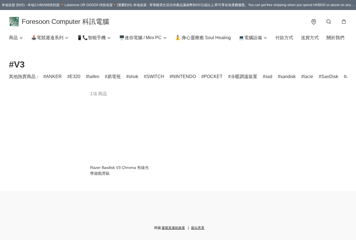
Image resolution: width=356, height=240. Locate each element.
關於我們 (335, 37)
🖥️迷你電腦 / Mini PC (140, 37)
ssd (268, 76)
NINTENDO (184, 76)
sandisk (288, 76)
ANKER (54, 76)
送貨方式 (310, 37)
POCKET (213, 76)
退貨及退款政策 (173, 228)
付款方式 (284, 37)
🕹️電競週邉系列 (47, 37)
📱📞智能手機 (91, 37)
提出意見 (197, 228)
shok (133, 76)
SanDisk (329, 76)
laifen (93, 76)
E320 (75, 76)
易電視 (114, 76)
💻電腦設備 (250, 37)
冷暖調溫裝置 (244, 76)
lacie (308, 76)
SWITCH (155, 76)
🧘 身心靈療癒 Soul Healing (203, 37)
